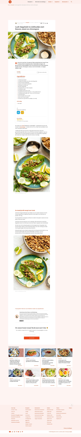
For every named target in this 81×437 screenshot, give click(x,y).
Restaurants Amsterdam (39, 409)
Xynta (70, 431)
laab (23, 125)
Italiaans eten (49, 415)
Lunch (26, 413)
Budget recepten (28, 424)
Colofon (12, 413)
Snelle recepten (28, 425)
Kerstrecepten (28, 409)
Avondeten (27, 415)
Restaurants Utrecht (39, 411)
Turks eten (49, 413)
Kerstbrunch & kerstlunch (61, 413)
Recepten (30, 1)
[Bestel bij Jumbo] (22, 112)
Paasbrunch (58, 418)
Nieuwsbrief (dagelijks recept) (17, 415)
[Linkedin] (22, 320)
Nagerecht (27, 422)
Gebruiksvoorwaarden (15, 422)
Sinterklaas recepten (60, 409)
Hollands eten (49, 424)
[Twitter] (20, 320)
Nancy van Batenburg (21, 22)
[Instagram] (21, 320)
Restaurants (65, 1)
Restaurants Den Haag (39, 415)
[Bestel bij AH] (18, 112)
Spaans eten (49, 418)
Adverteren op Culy (15, 420)
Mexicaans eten (50, 409)
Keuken (50, 1)
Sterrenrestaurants (38, 416)
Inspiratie (57, 1)
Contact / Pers (14, 409)
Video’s (70, 408)
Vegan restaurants (38, 418)
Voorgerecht (27, 416)
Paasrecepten (59, 416)
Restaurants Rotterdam (39, 413)
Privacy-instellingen (68, 428)
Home (9, 4)
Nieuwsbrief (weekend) (15, 416)
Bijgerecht (27, 420)
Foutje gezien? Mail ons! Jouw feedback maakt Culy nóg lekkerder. (29, 308)
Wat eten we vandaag (40, 1)
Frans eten (49, 422)
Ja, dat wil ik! (31, 338)
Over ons (13, 411)
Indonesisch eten (50, 416)
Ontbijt (26, 411)
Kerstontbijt (58, 415)
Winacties (13, 418)
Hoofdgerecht (28, 418)
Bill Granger (22, 127)
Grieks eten (49, 411)
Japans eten (49, 420)
